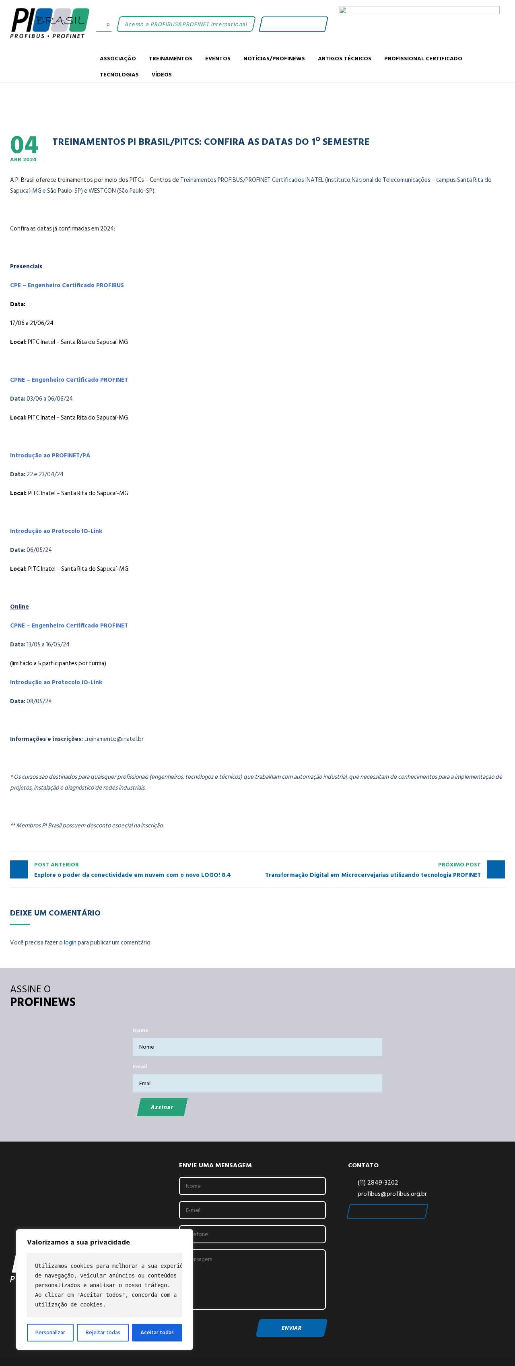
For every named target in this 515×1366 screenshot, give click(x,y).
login (70, 943)
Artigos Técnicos (344, 58)
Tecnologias (119, 74)
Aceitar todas (157, 1332)
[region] (104, 1289)
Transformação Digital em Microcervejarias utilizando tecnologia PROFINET (373, 870)
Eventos (218, 58)
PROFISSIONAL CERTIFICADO (423, 58)
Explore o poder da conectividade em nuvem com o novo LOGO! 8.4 (132, 870)
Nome (140, 1030)
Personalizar (50, 1332)
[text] (104, 1285)
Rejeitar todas (103, 1332)
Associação (118, 58)
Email (140, 1066)
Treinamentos (170, 58)
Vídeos (162, 74)
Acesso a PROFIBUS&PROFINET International (186, 24)
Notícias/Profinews (274, 58)
